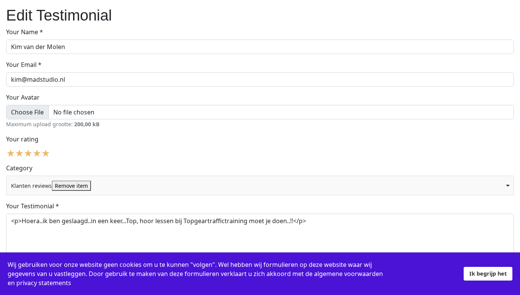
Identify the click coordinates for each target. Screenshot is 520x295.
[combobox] (260, 185)
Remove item (71, 185)
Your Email (23, 64)
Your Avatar (23, 97)
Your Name (24, 32)
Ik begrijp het (488, 273)
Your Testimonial (32, 206)
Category (19, 168)
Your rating (22, 139)
